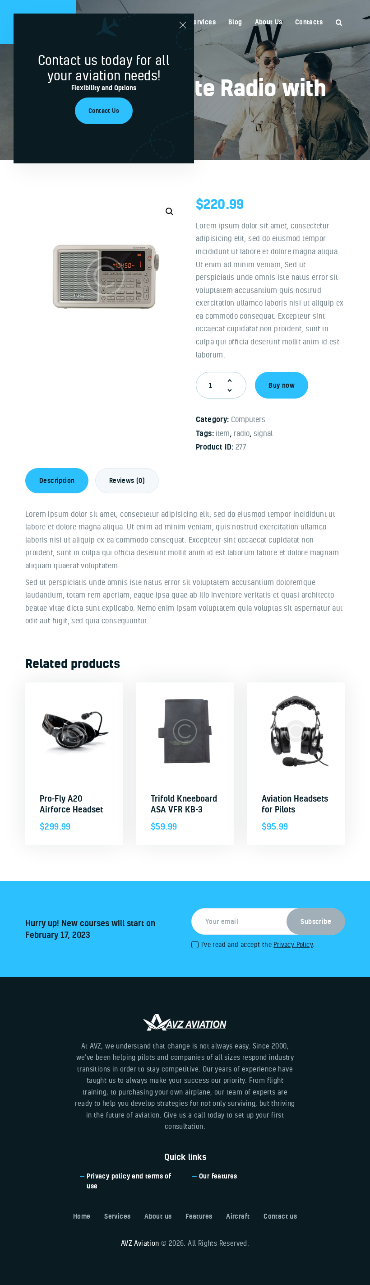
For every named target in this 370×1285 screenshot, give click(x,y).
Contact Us (103, 111)
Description (56, 480)
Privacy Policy (293, 944)
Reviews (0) (127, 480)
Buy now (281, 385)
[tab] (56, 480)
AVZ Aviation (140, 1243)
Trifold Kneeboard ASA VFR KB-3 (184, 804)
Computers (248, 419)
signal (263, 433)
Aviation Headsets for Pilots (295, 804)
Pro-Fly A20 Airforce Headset (71, 804)
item (223, 433)
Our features (218, 1176)
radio (242, 433)
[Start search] (339, 22)
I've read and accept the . (257, 944)
